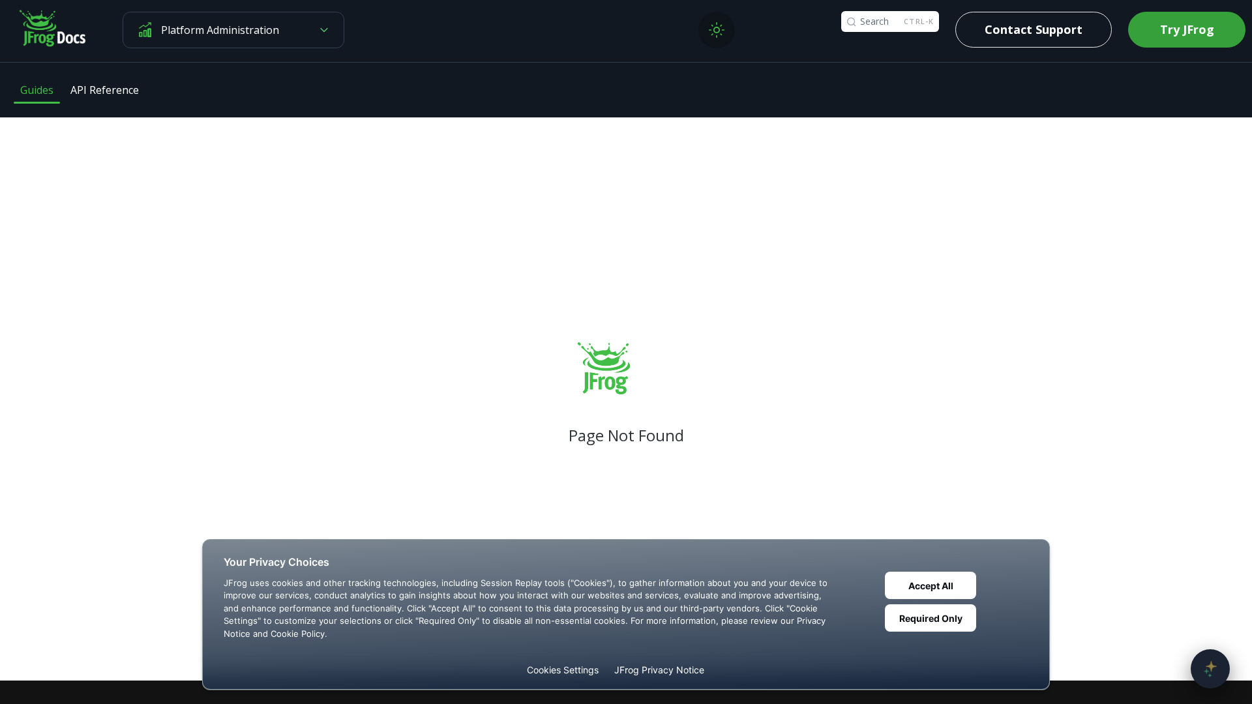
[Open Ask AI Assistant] (1210, 668)
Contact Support (1033, 29)
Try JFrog (1187, 29)
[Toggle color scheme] (716, 30)
